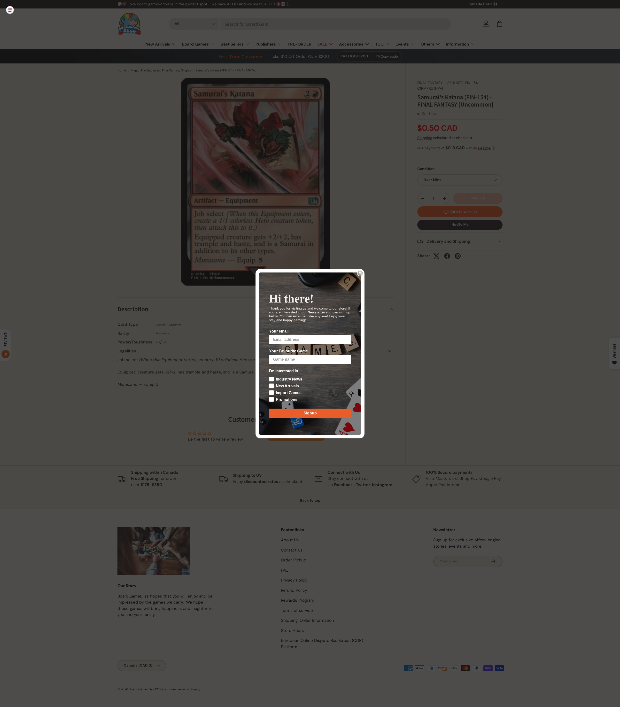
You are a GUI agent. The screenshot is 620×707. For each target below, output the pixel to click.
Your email (278, 331)
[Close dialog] (360, 273)
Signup (310, 413)
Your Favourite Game (288, 351)
